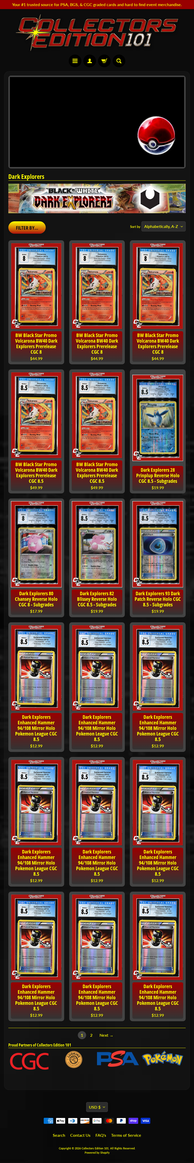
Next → (106, 1035)
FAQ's (100, 1135)
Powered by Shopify (97, 1152)
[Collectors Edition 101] (97, 32)
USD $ (95, 1107)
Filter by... (27, 227)
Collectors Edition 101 (95, 1148)
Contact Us (80, 1135)
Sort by (135, 227)
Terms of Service (126, 1135)
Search (59, 1135)
